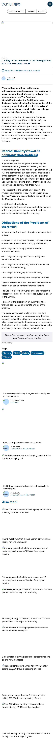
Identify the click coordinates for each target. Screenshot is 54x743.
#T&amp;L (7, 357)
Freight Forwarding (16, 11)
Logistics (41, 11)
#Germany (7, 353)
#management (37, 353)
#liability (25, 353)
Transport (31, 11)
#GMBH (17, 353)
